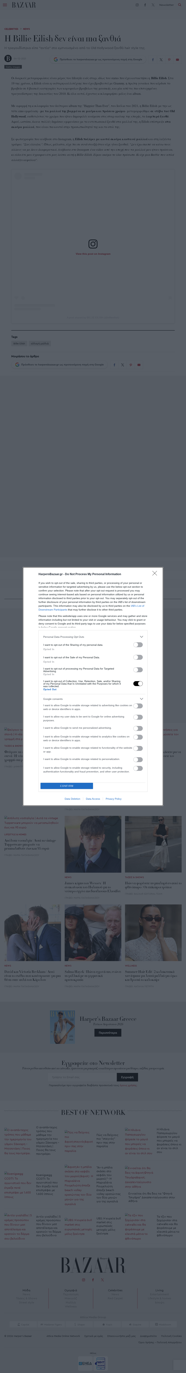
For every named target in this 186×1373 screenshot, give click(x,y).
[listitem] (93, 637)
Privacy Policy (114, 798)
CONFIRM (67, 786)
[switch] (138, 644)
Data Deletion (72, 798)
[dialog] (93, 686)
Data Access (93, 798)
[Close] (155, 574)
